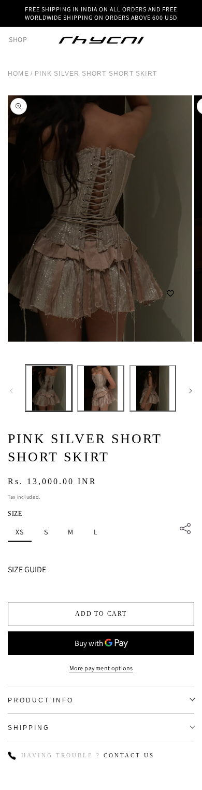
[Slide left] (11, 390)
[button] (13, 39)
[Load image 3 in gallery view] (152, 388)
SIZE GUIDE (27, 569)
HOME (18, 73)
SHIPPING (29, 727)
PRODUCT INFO (41, 700)
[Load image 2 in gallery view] (100, 388)
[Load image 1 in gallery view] (48, 388)
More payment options (101, 668)
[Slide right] (190, 390)
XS (20, 532)
